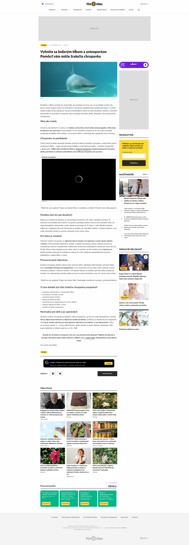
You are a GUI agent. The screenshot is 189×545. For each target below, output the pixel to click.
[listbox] (142, 174)
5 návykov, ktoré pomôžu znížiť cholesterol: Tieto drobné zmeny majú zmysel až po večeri (136, 235)
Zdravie (52, 9)
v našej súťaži (89, 338)
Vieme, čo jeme (125, 297)
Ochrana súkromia (109, 517)
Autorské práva (90, 517)
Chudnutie (77, 9)
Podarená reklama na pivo (129, 329)
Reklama (124, 517)
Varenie (64, 9)
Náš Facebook (49, 4)
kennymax (113, 527)
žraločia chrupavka (83, 149)
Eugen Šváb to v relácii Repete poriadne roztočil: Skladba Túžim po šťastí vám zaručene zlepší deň (132, 276)
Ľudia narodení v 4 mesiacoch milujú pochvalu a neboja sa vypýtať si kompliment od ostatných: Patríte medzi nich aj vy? (136, 210)
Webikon (124, 527)
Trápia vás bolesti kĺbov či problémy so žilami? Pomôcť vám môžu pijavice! (88, 208)
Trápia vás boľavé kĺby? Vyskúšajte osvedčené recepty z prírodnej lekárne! (88, 280)
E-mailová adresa (127, 152)
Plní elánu (43, 45)
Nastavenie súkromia (71, 517)
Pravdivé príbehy (118, 9)
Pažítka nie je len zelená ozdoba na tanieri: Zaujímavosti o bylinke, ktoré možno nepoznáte (136, 227)
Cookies (54, 517)
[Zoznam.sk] (144, 4)
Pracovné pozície (48, 486)
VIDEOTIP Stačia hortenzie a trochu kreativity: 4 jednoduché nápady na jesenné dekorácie (136, 219)
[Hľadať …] (139, 10)
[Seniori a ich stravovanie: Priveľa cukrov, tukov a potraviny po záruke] (134, 291)
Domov (135, 517)
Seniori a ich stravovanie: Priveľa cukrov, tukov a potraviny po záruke (133, 304)
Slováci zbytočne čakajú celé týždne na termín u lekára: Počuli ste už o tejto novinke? (135, 201)
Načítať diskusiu (107, 373)
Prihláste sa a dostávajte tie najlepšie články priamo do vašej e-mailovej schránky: (133, 146)
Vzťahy (89, 9)
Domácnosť (102, 9)
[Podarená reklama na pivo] (134, 318)
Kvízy (131, 9)
